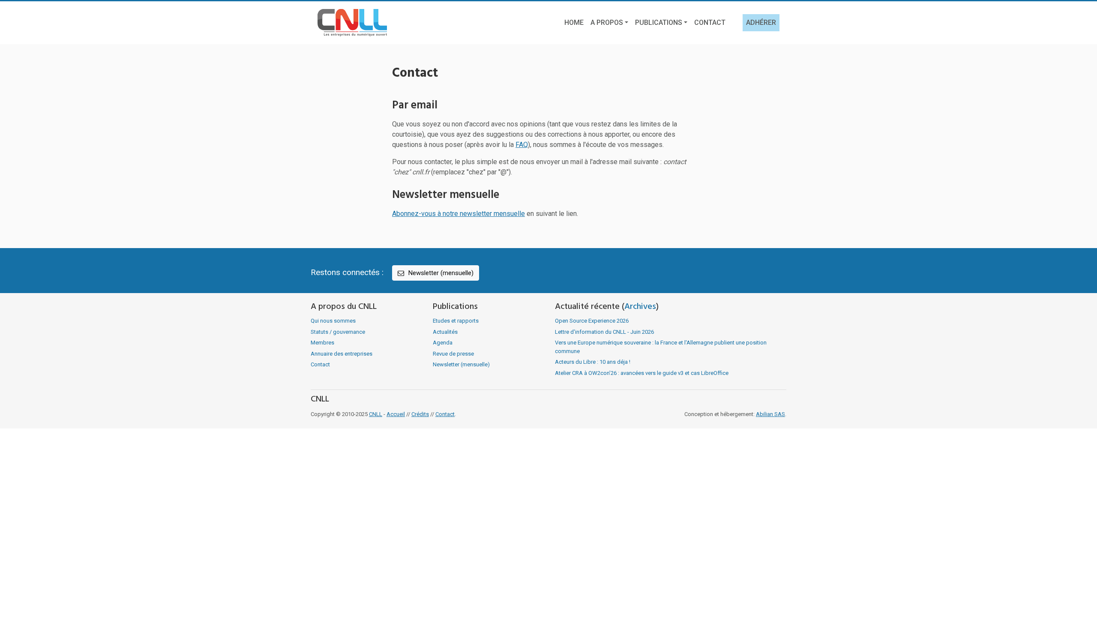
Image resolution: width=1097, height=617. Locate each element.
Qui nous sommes (333, 320)
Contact (709, 22)
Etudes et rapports (456, 320)
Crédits (420, 414)
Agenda (443, 342)
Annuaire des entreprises (341, 353)
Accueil (396, 414)
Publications (658, 22)
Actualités (445, 332)
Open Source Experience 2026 (592, 320)
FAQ (522, 145)
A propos (606, 22)
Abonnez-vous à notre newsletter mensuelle (458, 214)
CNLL (375, 414)
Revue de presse (453, 353)
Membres (322, 342)
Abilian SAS (770, 414)
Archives (640, 307)
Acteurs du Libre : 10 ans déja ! (592, 362)
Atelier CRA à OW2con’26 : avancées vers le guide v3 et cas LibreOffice (641, 373)
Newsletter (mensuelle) (440, 273)
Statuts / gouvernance (338, 332)
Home (574, 22)
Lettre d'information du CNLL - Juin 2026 (604, 332)
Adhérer (761, 22)
